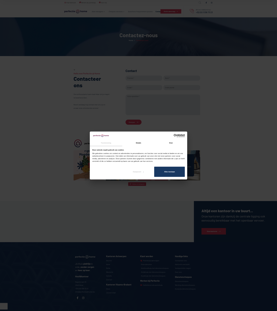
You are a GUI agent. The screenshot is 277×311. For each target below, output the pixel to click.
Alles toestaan (169, 172)
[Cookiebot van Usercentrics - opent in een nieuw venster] (175, 135)
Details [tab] (138, 143)
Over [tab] (171, 143)
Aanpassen (137, 172)
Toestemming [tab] (106, 143)
